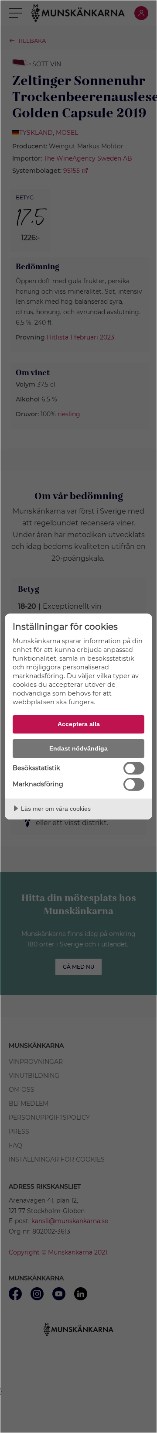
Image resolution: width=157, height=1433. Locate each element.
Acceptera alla (79, 723)
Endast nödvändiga (78, 748)
